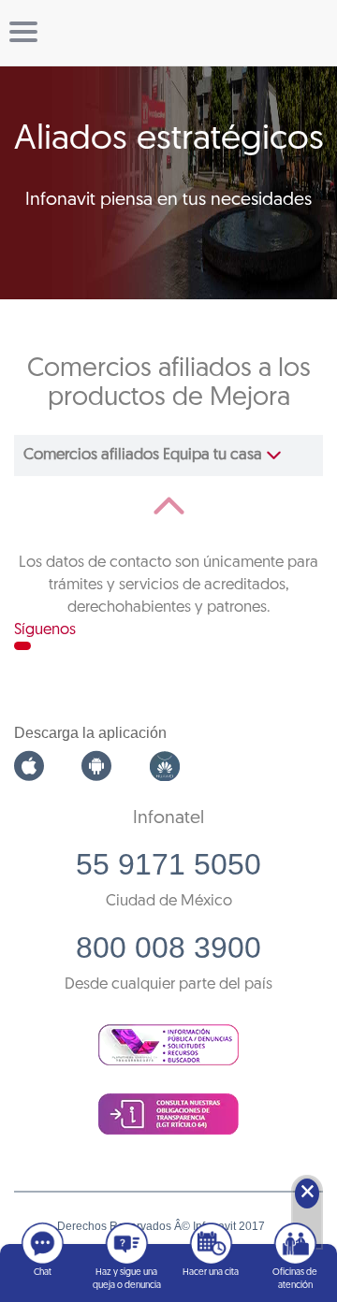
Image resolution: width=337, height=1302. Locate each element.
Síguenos (45, 630)
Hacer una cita (211, 1272)
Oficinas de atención (294, 1279)
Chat (42, 1272)
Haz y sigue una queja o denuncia (127, 1279)
